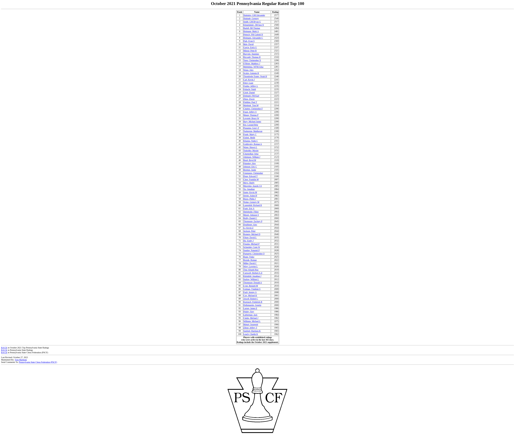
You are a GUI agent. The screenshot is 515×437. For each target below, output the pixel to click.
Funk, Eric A (248, 208)
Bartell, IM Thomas (251, 28)
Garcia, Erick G (250, 47)
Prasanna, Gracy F (251, 128)
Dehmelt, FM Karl (251, 96)
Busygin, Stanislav (251, 54)
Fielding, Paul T (250, 102)
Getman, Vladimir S (251, 289)
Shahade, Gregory (251, 18)
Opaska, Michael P (251, 244)
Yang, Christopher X (252, 60)
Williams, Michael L (252, 321)
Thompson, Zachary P (252, 221)
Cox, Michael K (250, 295)
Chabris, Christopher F (253, 109)
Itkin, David (248, 44)
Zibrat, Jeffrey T (250, 328)
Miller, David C (250, 263)
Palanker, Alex (249, 163)
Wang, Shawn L (250, 147)
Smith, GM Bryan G (252, 22)
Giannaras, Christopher (253, 173)
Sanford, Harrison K (252, 331)
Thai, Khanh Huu (250, 270)
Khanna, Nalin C (250, 141)
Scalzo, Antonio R (251, 73)
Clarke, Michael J (250, 318)
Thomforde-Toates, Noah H (255, 76)
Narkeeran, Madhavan (252, 131)
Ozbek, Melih (249, 137)
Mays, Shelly (249, 183)
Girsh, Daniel (249, 92)
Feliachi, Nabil (249, 89)
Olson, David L (250, 237)
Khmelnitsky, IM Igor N (253, 25)
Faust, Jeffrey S (250, 112)
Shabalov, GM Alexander (254, 15)
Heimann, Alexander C (253, 38)
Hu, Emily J (248, 241)
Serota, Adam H (250, 195)
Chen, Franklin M (251, 179)
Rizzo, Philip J (249, 199)
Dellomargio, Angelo (252, 305)
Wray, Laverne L (250, 266)
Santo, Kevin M (250, 192)
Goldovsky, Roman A (252, 144)
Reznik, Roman (250, 260)
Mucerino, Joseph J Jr (252, 186)
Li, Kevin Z (248, 228)
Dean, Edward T (250, 176)
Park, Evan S (249, 41)
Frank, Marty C (250, 134)
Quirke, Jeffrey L (250, 86)
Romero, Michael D (251, 234)
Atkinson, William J (251, 157)
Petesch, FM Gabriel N (253, 34)
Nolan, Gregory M (251, 202)
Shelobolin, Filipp (251, 212)
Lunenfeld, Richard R (252, 205)
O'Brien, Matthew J (251, 63)
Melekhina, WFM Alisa (253, 67)
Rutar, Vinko (248, 257)
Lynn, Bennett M (250, 286)
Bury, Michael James (252, 121)
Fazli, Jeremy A (250, 292)
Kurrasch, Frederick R (252, 302)
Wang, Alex (248, 70)
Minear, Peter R (250, 51)
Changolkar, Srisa (250, 154)
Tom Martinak (21, 360)
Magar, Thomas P (250, 115)
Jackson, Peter (249, 231)
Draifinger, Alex (250, 224)
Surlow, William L (251, 279)
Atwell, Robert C (250, 299)
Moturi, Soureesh (250, 324)
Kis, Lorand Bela (250, 125)
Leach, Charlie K (250, 334)
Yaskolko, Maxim (250, 150)
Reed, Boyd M (249, 160)
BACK (4, 348)
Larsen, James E (250, 308)
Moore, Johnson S (251, 215)
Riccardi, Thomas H (252, 57)
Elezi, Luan (248, 83)
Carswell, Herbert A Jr (252, 273)
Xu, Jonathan (249, 189)
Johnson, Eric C (250, 166)
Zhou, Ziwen (249, 99)
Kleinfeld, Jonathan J (252, 276)
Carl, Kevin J (249, 80)
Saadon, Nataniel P (251, 250)
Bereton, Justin (249, 170)
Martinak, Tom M (250, 105)
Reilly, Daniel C (250, 218)
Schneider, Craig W (251, 247)
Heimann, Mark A (251, 31)
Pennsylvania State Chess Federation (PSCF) (38, 362)
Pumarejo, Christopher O (254, 253)
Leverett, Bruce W (251, 118)
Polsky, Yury (248, 311)
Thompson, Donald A (252, 282)
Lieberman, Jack (250, 315)
